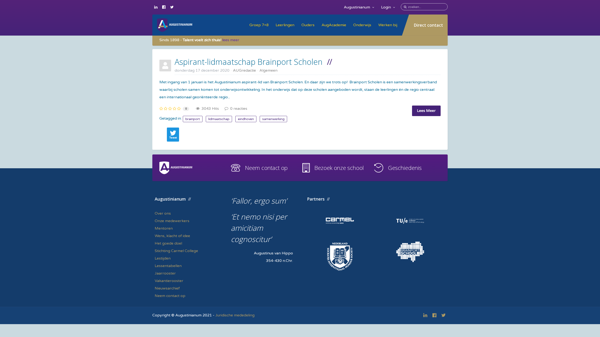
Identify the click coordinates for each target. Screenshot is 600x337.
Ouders (308, 25)
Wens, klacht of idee (172, 236)
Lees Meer (426, 110)
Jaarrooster (165, 273)
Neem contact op (266, 168)
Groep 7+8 (259, 25)
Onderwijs (362, 25)
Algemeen (268, 70)
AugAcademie (334, 25)
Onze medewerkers (172, 221)
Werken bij (387, 25)
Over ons (163, 213)
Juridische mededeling (235, 315)
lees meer (230, 40)
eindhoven (246, 119)
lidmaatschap (218, 119)
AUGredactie (244, 70)
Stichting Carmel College (176, 251)
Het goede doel (168, 243)
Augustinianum (357, 7)
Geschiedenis (405, 168)
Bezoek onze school (339, 168)
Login (386, 7)
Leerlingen (285, 25)
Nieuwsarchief (167, 288)
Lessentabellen (168, 266)
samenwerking (273, 119)
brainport (192, 119)
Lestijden (163, 258)
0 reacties (237, 108)
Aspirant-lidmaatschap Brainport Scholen (248, 61)
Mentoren (164, 228)
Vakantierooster (169, 280)
